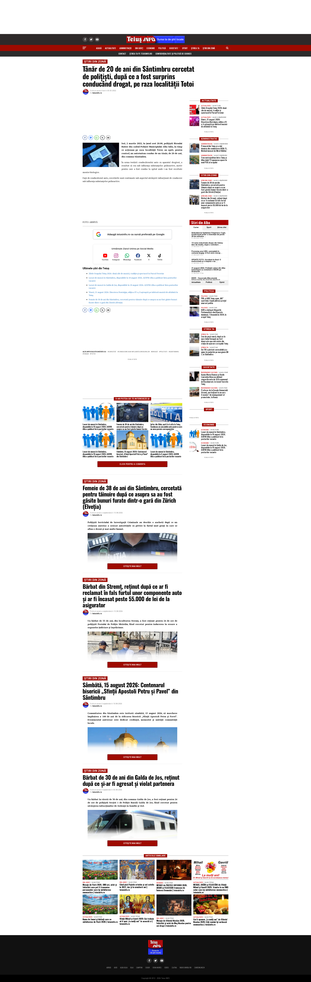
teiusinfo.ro (97, 93)
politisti (163, 352)
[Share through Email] (108, 137)
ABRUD (108, 967)
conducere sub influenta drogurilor (134, 352)
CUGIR (147, 967)
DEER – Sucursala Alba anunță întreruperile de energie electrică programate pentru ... (205, 280)
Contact (122, 53)
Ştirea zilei (221, 227)
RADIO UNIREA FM (185, 967)
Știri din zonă (209, 48)
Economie (151, 48)
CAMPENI (139, 967)
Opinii (221, 282)
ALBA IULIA (123, 967)
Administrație (125, 48)
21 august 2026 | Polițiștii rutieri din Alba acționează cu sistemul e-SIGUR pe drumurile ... (208, 270)
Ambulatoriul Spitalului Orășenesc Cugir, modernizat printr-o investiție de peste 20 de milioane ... (208, 234)
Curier (196, 227)
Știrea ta (195, 48)
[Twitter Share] (102, 137)
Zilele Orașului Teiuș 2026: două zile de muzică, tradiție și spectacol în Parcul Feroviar (126, 273)
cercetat (112, 352)
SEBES (166, 967)
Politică (162, 48)
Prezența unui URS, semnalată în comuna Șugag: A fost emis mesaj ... (206, 252)
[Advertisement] (155, 17)
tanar (86, 354)
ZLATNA (174, 967)
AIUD (115, 967)
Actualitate (110, 48)
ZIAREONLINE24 (199, 967)
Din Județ (139, 48)
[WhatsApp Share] (96, 137)
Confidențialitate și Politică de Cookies (173, 53)
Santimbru (174, 352)
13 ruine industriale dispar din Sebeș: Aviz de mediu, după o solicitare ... (207, 244)
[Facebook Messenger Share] (90, 137)
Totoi (93, 354)
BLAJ (131, 967)
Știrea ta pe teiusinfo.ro (141, 53)
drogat (155, 352)
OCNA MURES (157, 967)
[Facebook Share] (85, 137)
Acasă (99, 48)
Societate (173, 48)
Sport (185, 48)
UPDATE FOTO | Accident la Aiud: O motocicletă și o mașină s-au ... (206, 260)
